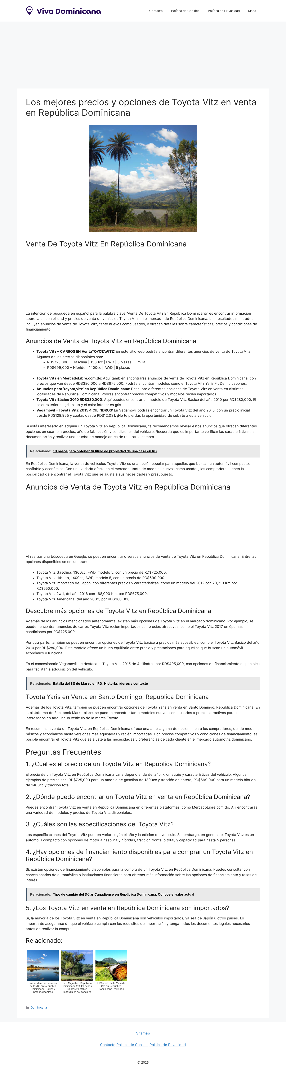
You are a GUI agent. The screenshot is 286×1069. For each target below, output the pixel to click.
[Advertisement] (143, 53)
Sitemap (143, 1033)
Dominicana (39, 1007)
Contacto (156, 11)
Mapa (252, 11)
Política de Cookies (185, 11)
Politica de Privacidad (167, 1045)
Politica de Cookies (132, 1045)
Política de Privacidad (224, 11)
